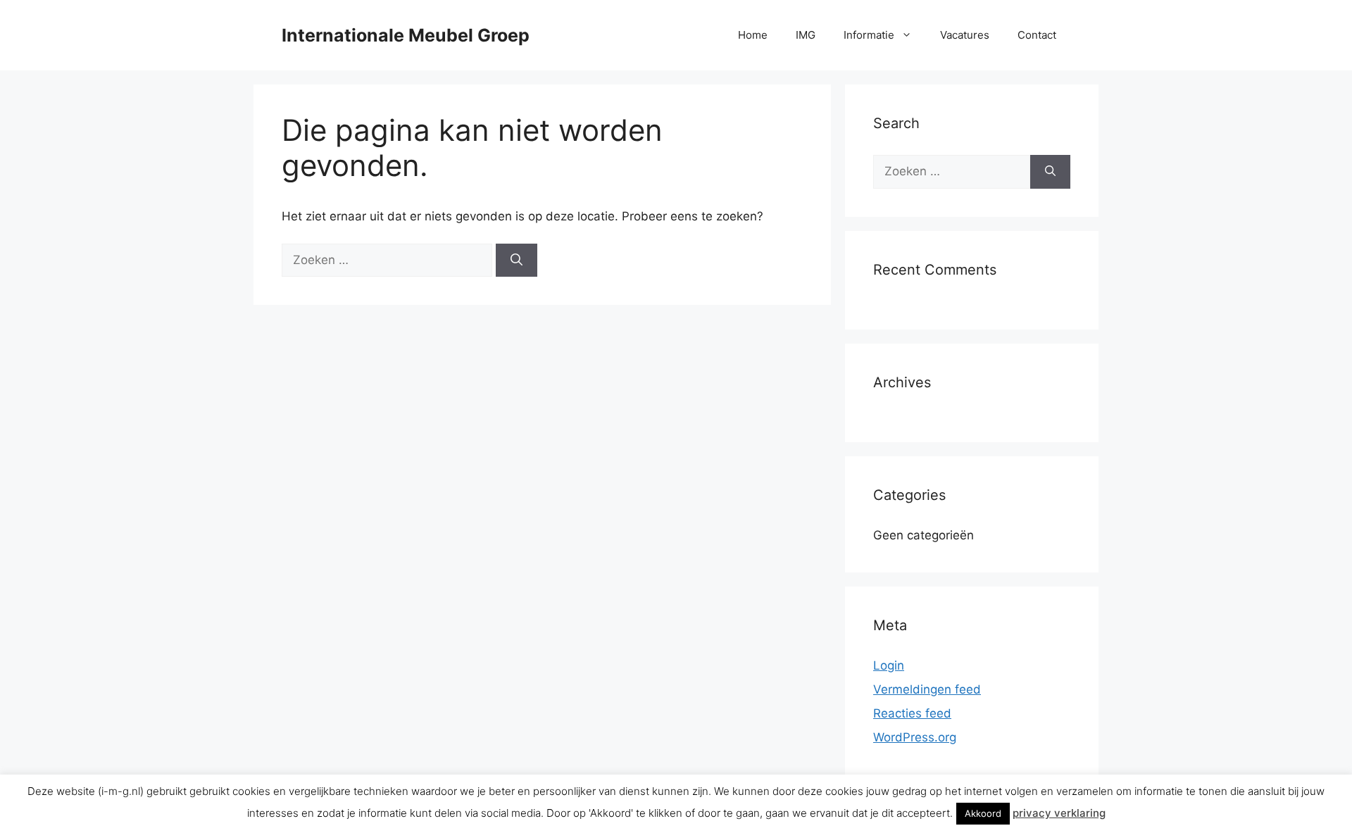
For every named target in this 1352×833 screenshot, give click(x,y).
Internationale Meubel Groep (406, 35)
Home (753, 35)
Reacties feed (912, 713)
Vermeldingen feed (927, 689)
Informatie (869, 35)
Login (888, 665)
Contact (1037, 35)
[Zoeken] (516, 260)
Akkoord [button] (983, 813)
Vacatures (964, 35)
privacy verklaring (1059, 813)
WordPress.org (914, 737)
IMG (805, 35)
